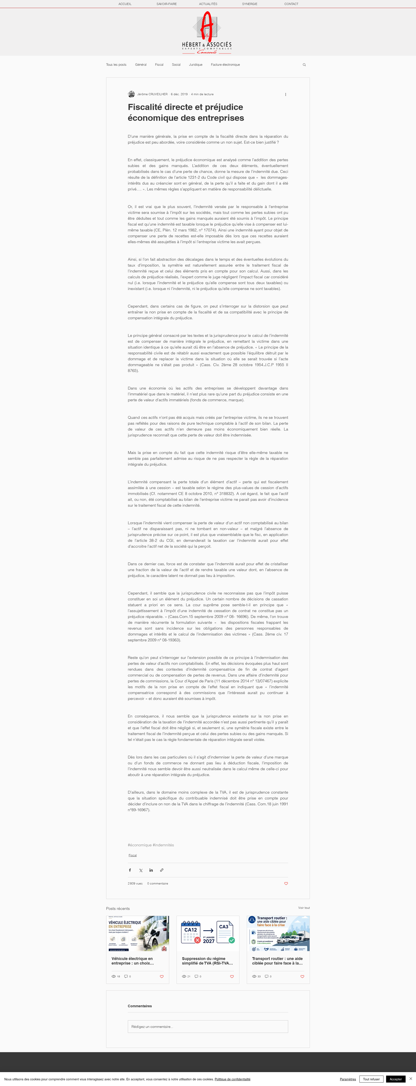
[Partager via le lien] (162, 870)
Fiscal (159, 64)
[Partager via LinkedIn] (151, 870)
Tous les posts (116, 64)
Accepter (396, 1079)
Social (176, 64)
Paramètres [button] (348, 1079)
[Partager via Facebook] (130, 870)
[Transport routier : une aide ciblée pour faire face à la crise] (278, 933)
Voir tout (304, 908)
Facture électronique (225, 64)
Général (140, 64)
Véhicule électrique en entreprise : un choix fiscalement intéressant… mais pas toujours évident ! (137, 960)
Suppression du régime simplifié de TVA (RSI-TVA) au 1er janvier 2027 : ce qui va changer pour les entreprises (207, 960)
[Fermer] (410, 1079)
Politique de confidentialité (232, 1079)
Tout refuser (371, 1079)
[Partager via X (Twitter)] (140, 870)
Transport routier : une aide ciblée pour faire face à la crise (277, 960)
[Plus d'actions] (285, 94)
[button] (304, 64)
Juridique (195, 64)
